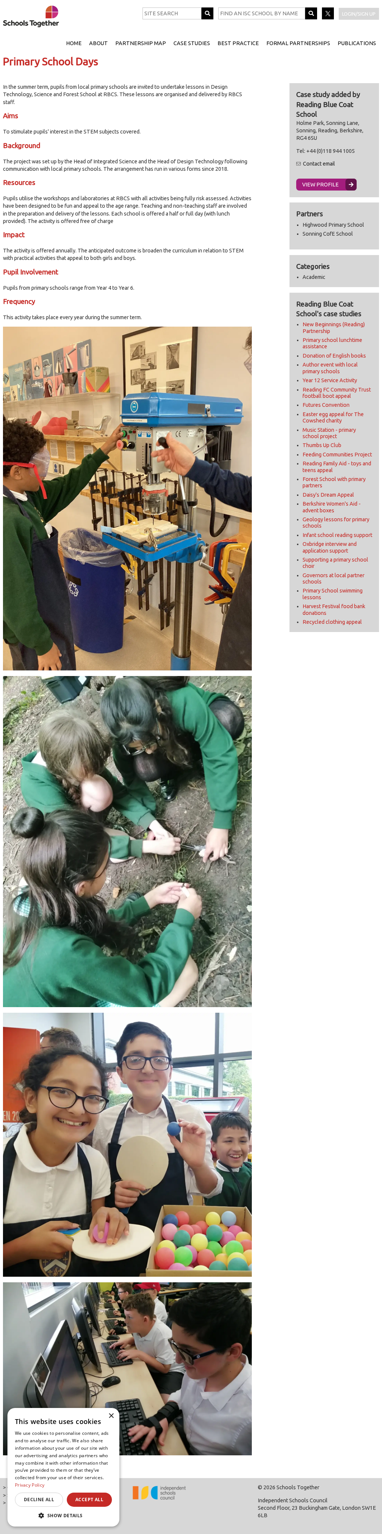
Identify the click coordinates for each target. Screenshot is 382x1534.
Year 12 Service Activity (330, 380)
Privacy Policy (29, 1485)
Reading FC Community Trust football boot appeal (337, 393)
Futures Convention (326, 405)
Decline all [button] (39, 1499)
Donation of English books (334, 356)
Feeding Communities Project (337, 455)
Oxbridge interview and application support (330, 547)
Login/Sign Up (359, 13)
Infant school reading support (337, 535)
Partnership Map (140, 43)
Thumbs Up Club (322, 445)
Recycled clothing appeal (332, 622)
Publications (357, 43)
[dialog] (63, 1467)
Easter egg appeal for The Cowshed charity (333, 417)
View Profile (320, 185)
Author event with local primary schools (330, 368)
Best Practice (238, 43)
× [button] (111, 1416)
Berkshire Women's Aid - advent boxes (332, 507)
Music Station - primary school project (329, 433)
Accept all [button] (89, 1499)
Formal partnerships (298, 43)
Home (74, 43)
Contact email (319, 164)
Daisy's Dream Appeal (328, 495)
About (98, 43)
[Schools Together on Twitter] (328, 18)
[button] (63, 1515)
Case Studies (191, 43)
